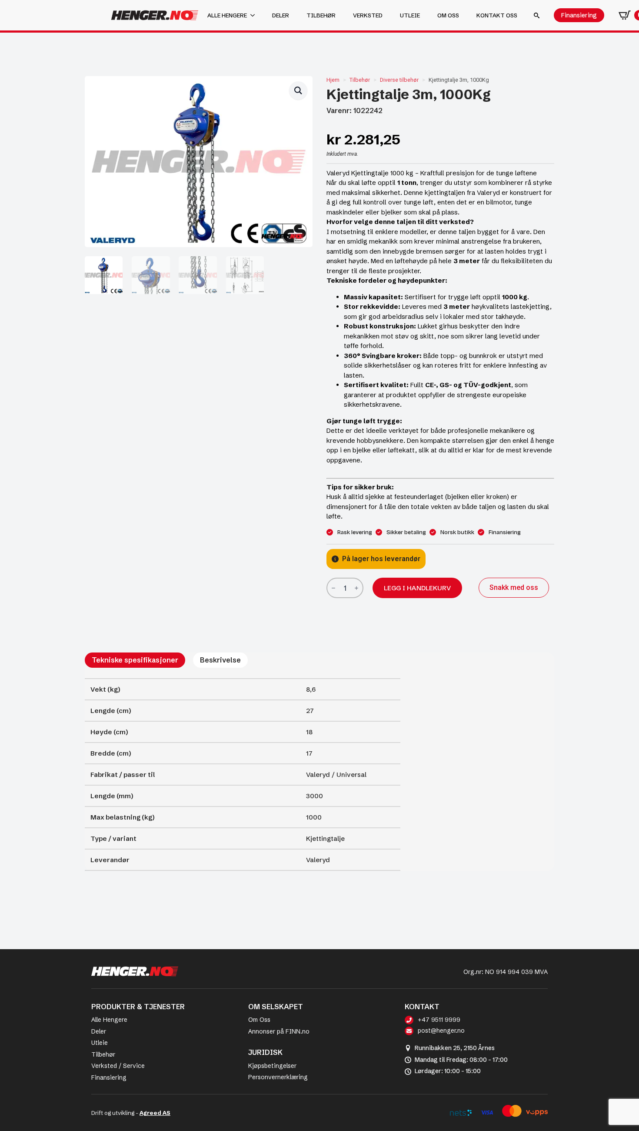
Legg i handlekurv (417, 588)
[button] (298, 90)
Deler (280, 15)
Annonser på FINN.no (279, 1031)
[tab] (135, 659)
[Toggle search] (536, 15)
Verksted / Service (118, 1066)
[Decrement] (333, 588)
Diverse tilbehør (399, 80)
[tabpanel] (242, 774)
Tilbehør (321, 15)
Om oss (448, 15)
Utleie (410, 15)
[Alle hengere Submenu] (255, 15)
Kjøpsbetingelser (272, 1066)
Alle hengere (227, 15)
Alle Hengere (109, 1020)
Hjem (332, 80)
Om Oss (259, 1020)
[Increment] (356, 588)
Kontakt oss (496, 15)
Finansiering (108, 1077)
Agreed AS (155, 1112)
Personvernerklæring (278, 1077)
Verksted (368, 15)
